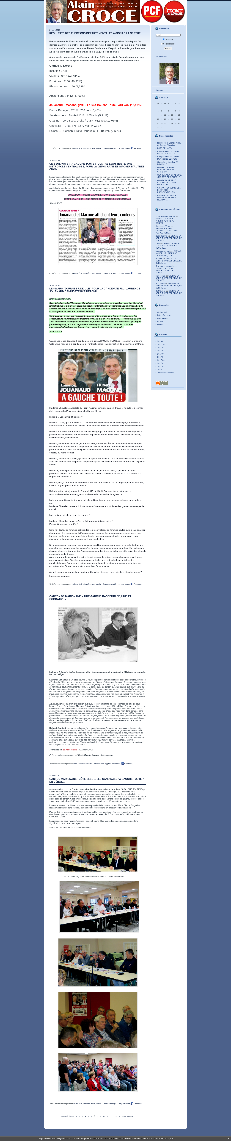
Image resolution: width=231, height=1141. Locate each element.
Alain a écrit (162, 312)
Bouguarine (161, 283)
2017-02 (161, 363)
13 (115, 1116)
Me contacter (161, 57)
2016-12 (161, 370)
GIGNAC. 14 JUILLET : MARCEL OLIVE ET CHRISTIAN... (167, 169)
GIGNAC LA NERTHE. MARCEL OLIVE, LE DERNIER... (169, 238)
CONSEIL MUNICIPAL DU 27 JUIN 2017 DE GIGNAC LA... (169, 176)
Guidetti (159, 259)
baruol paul (160, 276)
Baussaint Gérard (163, 226)
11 (108, 1116)
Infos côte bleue (164, 315)
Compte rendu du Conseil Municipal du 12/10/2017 (168, 158)
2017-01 (161, 366)
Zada (158, 243)
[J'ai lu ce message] (228, 1138)
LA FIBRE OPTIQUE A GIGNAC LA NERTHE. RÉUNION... (166, 197)
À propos (159, 90)
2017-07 (161, 351)
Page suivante (127, 1116)
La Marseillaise (70, 750)
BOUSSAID (160, 291)
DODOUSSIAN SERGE (165, 216)
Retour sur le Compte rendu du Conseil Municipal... (169, 144)
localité (160, 321)
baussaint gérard (163, 251)
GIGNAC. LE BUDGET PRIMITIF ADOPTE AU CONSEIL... (165, 221)
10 (104, 1116)
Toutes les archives (165, 373)
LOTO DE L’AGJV (164, 148)
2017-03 (161, 360)
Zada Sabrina (161, 236)
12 (112, 1116)
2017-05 (161, 354)
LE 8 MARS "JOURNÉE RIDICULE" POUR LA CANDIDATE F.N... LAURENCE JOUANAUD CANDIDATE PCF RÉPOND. (94, 290)
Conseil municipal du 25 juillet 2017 (167, 163)
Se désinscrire (169, 44)
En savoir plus (167, 1139)
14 (119, 1116)
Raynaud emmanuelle (165, 266)
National (161, 325)
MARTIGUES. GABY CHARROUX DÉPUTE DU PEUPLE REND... (167, 230)
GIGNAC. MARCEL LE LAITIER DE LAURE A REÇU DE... (168, 245)
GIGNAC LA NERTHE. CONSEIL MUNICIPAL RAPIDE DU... (166, 182)
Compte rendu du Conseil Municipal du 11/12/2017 (168, 152)
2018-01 (161, 341)
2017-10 (161, 344)
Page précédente (67, 1116)
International (162, 318)
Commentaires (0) (109, 148)
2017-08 (161, 348)
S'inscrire (169, 39)
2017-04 (161, 357)
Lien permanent (124, 148)
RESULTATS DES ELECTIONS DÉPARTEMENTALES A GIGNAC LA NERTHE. (95, 33)
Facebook (137, 148)
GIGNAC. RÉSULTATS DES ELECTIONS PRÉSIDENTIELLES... (169, 190)
